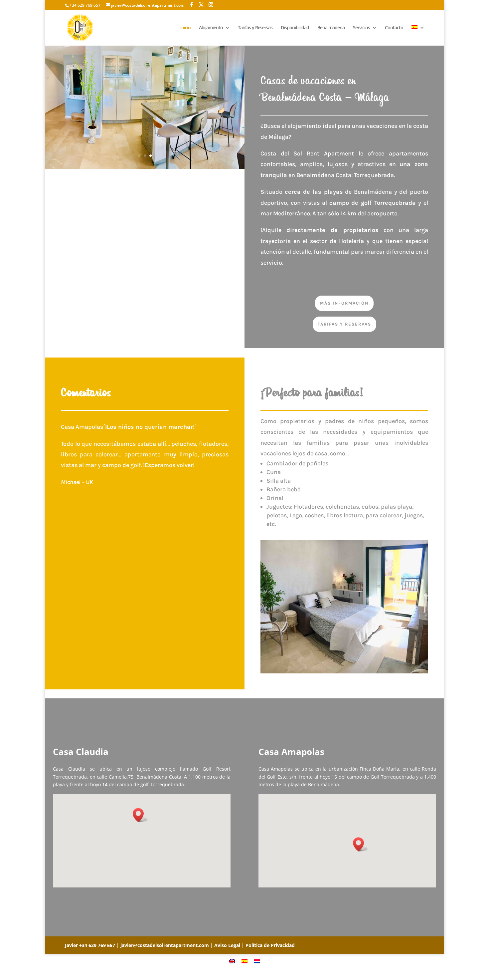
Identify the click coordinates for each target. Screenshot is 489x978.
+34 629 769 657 (97, 945)
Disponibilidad (295, 28)
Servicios (361, 28)
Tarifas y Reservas (255, 28)
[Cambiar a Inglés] (232, 961)
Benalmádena (331, 28)
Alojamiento (211, 28)
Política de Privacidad (270, 945)
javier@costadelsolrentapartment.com (164, 945)
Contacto (394, 28)
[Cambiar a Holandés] (257, 961)
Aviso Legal (227, 945)
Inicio (185, 28)
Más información (344, 303)
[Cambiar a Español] (244, 961)
